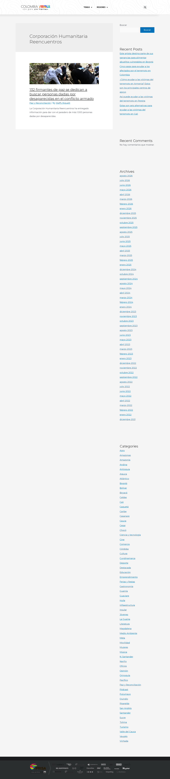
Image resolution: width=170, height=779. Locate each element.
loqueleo (110, 771)
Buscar (123, 25)
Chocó (123, 530)
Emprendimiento (129, 577)
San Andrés (126, 708)
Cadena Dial (99, 768)
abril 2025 (125, 251)
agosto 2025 (126, 232)
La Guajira (125, 619)
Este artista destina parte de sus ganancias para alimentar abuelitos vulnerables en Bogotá (136, 57)
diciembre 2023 (128, 311)
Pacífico (124, 680)
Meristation (121, 771)
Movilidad (125, 642)
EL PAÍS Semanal (107, 768)
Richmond (57, 771)
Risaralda (124, 703)
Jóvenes (124, 614)
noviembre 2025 (128, 218)
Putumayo (125, 694)
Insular (123, 610)
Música (123, 652)
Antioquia (125, 469)
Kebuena (124, 768)
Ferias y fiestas (127, 581)
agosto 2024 (126, 283)
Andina (123, 464)
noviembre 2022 (128, 368)
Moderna (68, 771)
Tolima (123, 722)
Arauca (123, 474)
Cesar (123, 525)
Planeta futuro (116, 768)
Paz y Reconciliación (40, 103)
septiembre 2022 (129, 377)
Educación (125, 572)
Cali (122, 502)
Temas (87, 7)
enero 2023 (125, 358)
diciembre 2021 (128, 419)
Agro (122, 450)
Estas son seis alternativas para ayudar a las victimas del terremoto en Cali (136, 109)
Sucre (123, 717)
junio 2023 (125, 335)
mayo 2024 (125, 288)
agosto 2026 (126, 176)
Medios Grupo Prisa (38, 772)
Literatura (125, 624)
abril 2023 (125, 344)
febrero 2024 (126, 302)
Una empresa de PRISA (38, 766)
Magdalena (125, 628)
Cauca (123, 521)
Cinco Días (90, 768)
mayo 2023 (125, 339)
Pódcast (124, 689)
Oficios (123, 666)
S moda (99, 771)
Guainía (124, 591)
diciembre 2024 (128, 269)
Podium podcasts (80, 771)
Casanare (125, 516)
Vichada (124, 741)
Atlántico (124, 478)
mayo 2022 (125, 396)
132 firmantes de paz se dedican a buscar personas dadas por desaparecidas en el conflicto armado (61, 94)
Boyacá (123, 493)
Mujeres (124, 647)
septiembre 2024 (129, 279)
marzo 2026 (126, 199)
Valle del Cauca (128, 731)
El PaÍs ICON (89, 771)
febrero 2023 (126, 354)
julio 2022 (125, 386)
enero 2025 (125, 265)
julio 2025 (125, 236)
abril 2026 (125, 194)
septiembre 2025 (128, 227)
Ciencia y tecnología (130, 535)
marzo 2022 (126, 405)
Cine (122, 539)
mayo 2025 (125, 246)
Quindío (124, 699)
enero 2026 (125, 208)
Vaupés (123, 736)
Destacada (125, 567)
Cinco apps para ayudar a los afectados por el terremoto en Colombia (135, 70)
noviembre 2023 (128, 316)
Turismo (124, 727)
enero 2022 (125, 414)
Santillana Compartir (93, 764)
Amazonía (125, 460)
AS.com (110, 764)
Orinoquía (125, 675)
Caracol (126, 764)
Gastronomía (126, 586)
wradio (81, 768)
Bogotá (123, 483)
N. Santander (126, 656)
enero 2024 (126, 307)
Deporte (124, 563)
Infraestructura (127, 605)
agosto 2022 (126, 382)
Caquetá (124, 507)
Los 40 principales (69, 764)
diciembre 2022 (128, 363)
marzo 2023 (126, 349)
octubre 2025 (126, 222)
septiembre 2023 (129, 325)
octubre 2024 (127, 274)
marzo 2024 (126, 297)
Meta (122, 638)
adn (117, 764)
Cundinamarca (127, 558)
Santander (125, 713)
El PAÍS (59, 764)
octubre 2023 (127, 321)
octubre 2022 (127, 372)
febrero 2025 (126, 260)
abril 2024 (125, 293)
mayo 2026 (125, 190)
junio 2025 (125, 241)
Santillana (80, 764)
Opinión (124, 671)
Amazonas (125, 455)
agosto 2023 (126, 330)
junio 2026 (125, 185)
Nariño (123, 661)
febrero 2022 (126, 410)
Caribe (123, 511)
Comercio (125, 544)
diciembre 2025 (128, 213)
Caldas (123, 497)
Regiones (101, 7)
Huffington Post (62, 768)
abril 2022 (125, 400)
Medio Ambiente (128, 633)
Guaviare (124, 596)
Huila (122, 600)
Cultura (123, 553)
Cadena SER (102, 764)
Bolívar (123, 488)
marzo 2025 (126, 255)
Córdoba (124, 549)
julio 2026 (125, 180)
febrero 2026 (126, 204)
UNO (74, 768)
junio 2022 (125, 391)
